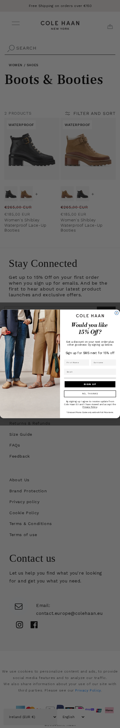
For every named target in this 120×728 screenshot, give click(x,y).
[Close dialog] (117, 313)
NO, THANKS (90, 394)
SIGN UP (90, 384)
